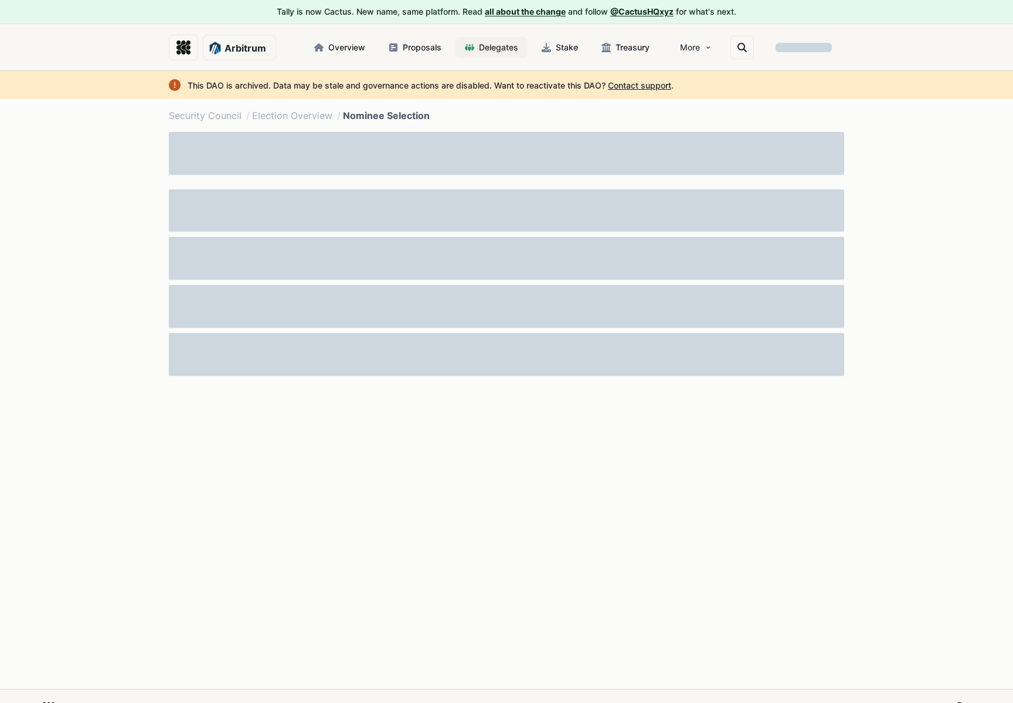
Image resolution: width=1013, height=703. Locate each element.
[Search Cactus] (742, 47)
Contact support (639, 85)
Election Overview (292, 115)
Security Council (205, 115)
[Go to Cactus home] (183, 47)
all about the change (525, 11)
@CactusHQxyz (642, 11)
